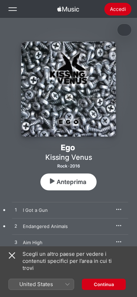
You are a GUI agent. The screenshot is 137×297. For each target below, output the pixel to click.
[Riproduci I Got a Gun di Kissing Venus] (16, 210)
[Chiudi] (12, 255)
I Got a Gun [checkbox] (35, 210)
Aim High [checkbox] (33, 242)
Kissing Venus (68, 157)
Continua (104, 284)
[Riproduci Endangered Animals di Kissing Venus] (16, 226)
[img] (68, 9)
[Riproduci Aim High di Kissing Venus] (16, 242)
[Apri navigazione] (12, 9)
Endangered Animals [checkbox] (45, 226)
